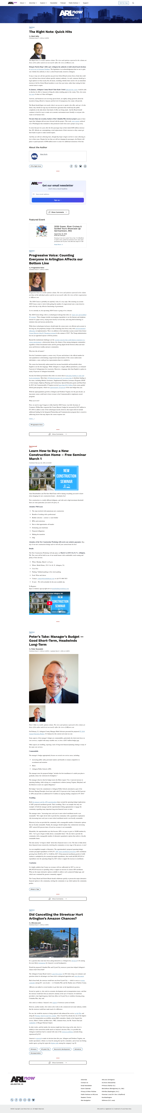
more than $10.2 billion (66, 385)
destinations (41, 963)
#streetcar (78, 1049)
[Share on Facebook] (71, 166)
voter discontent (79, 976)
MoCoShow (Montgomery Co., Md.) (113, 1088)
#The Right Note (36, 166)
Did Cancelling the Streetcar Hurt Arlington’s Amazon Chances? (56, 916)
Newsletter (53, 3)
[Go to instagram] (20, 1099)
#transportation (36, 1053)
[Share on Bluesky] (80, 166)
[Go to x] (12, 1099)
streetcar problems (67, 1032)
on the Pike (78, 1013)
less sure (31, 94)
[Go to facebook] (16, 1099)
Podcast (63, 3)
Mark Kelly (35, 36)
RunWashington (107, 1097)
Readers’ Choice (86, 1097)
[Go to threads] (29, 1099)
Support (85, 3)
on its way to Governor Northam (40, 69)
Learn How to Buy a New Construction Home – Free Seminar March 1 (57, 455)
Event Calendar (86, 1088)
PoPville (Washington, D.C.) (110, 1091)
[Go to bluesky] (33, 1099)
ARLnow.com (36, 923)
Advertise (32, 3)
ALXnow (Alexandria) (108, 1082)
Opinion (32, 27)
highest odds (55, 1043)
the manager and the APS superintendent (44, 802)
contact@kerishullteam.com (46, 578)
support (55, 1002)
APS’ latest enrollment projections (65, 851)
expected (38, 1038)
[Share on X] (75, 166)
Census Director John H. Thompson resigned (42, 333)
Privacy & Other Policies (88, 1091)
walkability (32, 1023)
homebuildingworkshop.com (60, 588)
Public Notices (73, 3)
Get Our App (124, 3)
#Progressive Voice (37, 424)
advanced (74, 961)
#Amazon (34, 1049)
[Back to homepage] (12, 3)
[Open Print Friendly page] (85, 166)
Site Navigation (86, 1100)
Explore (42, 3)
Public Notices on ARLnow (89, 1094)
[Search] (133, 3)
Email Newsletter (86, 1085)
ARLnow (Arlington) (108, 1079)
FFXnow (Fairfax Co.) (108, 1085)
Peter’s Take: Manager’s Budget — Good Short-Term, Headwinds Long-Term (56, 640)
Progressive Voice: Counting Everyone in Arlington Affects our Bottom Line (56, 259)
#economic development (62, 1049)
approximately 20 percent (57, 387)
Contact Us (84, 1082)
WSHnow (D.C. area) (108, 1100)
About (22, 3)
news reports (75, 121)
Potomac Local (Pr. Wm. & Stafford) (113, 1094)
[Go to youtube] (24, 1099)
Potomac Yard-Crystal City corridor (45, 1016)
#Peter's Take (35, 889)
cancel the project (57, 974)
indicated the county (72, 90)
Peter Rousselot (37, 649)
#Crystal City (45, 1049)
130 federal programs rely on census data (59, 378)
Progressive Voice (37, 267)
